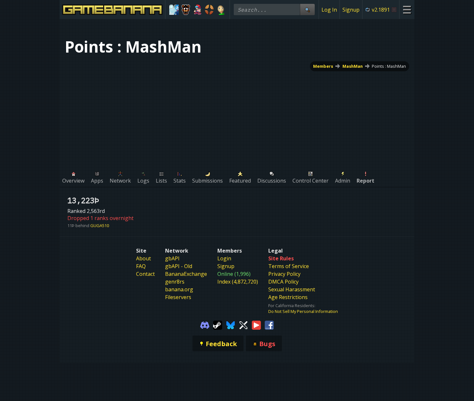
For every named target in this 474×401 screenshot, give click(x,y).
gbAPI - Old (178, 266)
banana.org (179, 289)
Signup (351, 9)
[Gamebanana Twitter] (243, 324)
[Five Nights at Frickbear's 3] (186, 9)
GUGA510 (99, 225)
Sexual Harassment (291, 289)
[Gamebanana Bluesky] (230, 324)
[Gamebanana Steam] (217, 324)
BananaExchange (186, 273)
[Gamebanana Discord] (205, 324)
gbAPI (172, 258)
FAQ (141, 266)
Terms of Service (288, 266)
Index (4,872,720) (237, 281)
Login (224, 258)
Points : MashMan (389, 66)
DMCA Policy (283, 281)
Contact (145, 273)
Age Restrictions (288, 297)
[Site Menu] (406, 9)
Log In (329, 9)
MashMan (352, 66)
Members (323, 66)
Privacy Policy (284, 273)
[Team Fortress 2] (209, 9)
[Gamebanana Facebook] (269, 324)
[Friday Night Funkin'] (197, 9)
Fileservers (178, 297)
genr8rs (174, 281)
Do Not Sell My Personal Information (303, 311)
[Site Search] (307, 9)
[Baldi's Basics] (221, 9)
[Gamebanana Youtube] (256, 324)
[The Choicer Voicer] (174, 9)
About (143, 258)
